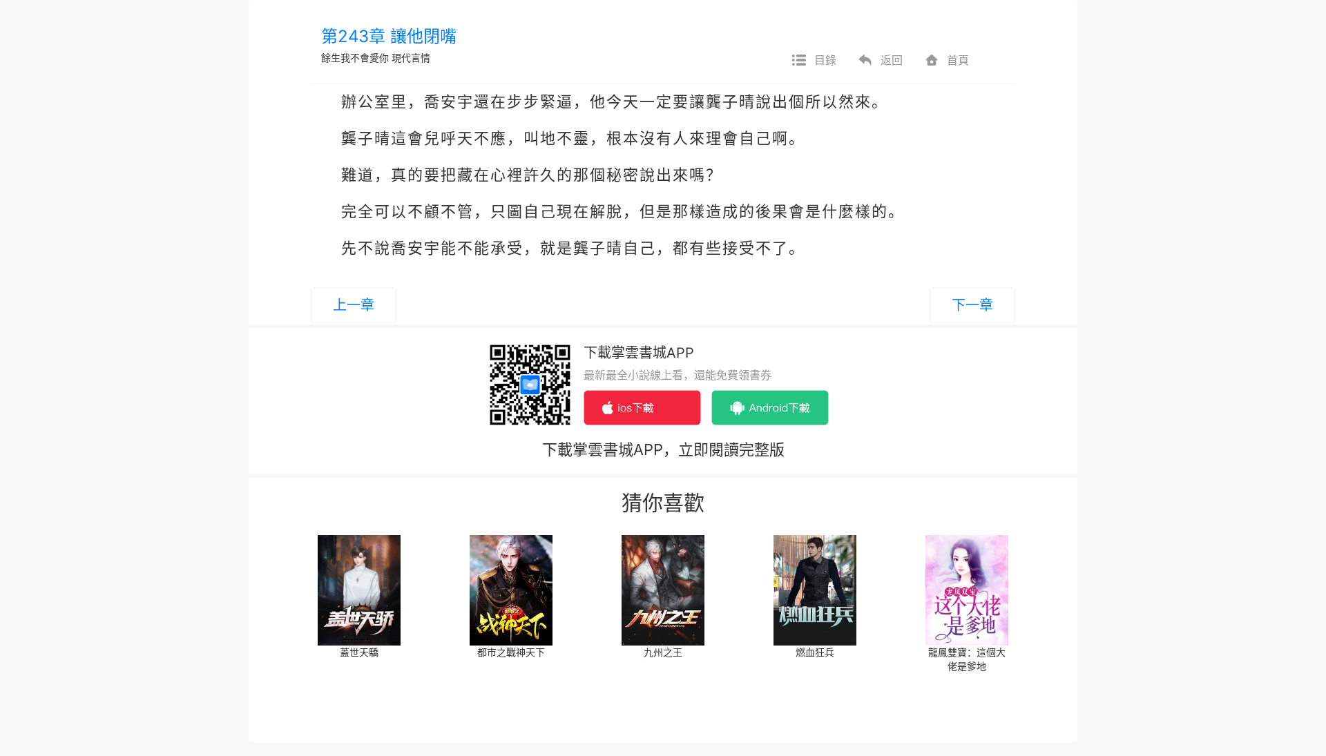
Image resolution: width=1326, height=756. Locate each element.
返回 (892, 60)
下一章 (972, 305)
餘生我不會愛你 (355, 58)
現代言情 (411, 58)
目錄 (825, 60)
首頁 (958, 60)
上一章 (353, 305)
